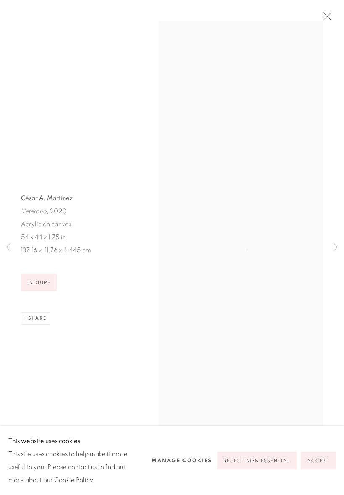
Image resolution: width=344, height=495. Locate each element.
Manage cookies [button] (181, 461)
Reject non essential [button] (257, 461)
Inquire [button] (38, 282)
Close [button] (325, 19)
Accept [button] (318, 461)
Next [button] (335, 247)
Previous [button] (8, 247)
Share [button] (37, 318)
